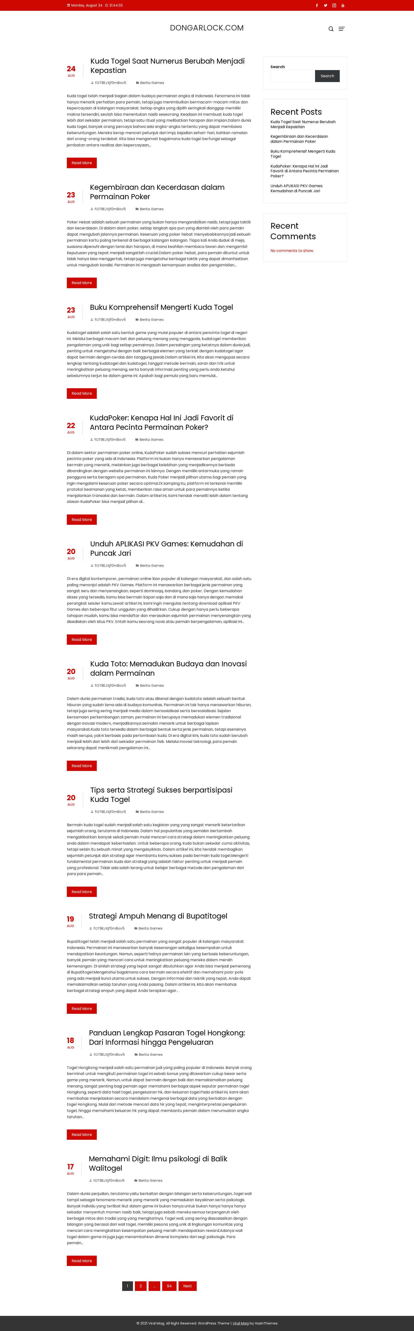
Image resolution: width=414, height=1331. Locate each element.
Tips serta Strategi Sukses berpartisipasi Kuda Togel (161, 795)
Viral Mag (241, 1323)
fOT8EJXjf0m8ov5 (110, 82)
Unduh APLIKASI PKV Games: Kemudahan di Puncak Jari (166, 548)
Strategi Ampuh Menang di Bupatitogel (158, 916)
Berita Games (152, 82)
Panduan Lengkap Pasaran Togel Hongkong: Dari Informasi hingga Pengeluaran (167, 1037)
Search (277, 67)
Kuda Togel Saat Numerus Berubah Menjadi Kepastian (168, 66)
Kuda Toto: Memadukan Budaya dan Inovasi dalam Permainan (168, 668)
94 (169, 1286)
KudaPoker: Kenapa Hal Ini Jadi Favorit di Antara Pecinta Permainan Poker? (162, 422)
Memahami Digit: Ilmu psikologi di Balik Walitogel (158, 1163)
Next (187, 1286)
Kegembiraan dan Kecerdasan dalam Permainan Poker (157, 192)
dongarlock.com (207, 27)
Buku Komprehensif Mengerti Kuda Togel (161, 307)
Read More (82, 163)
